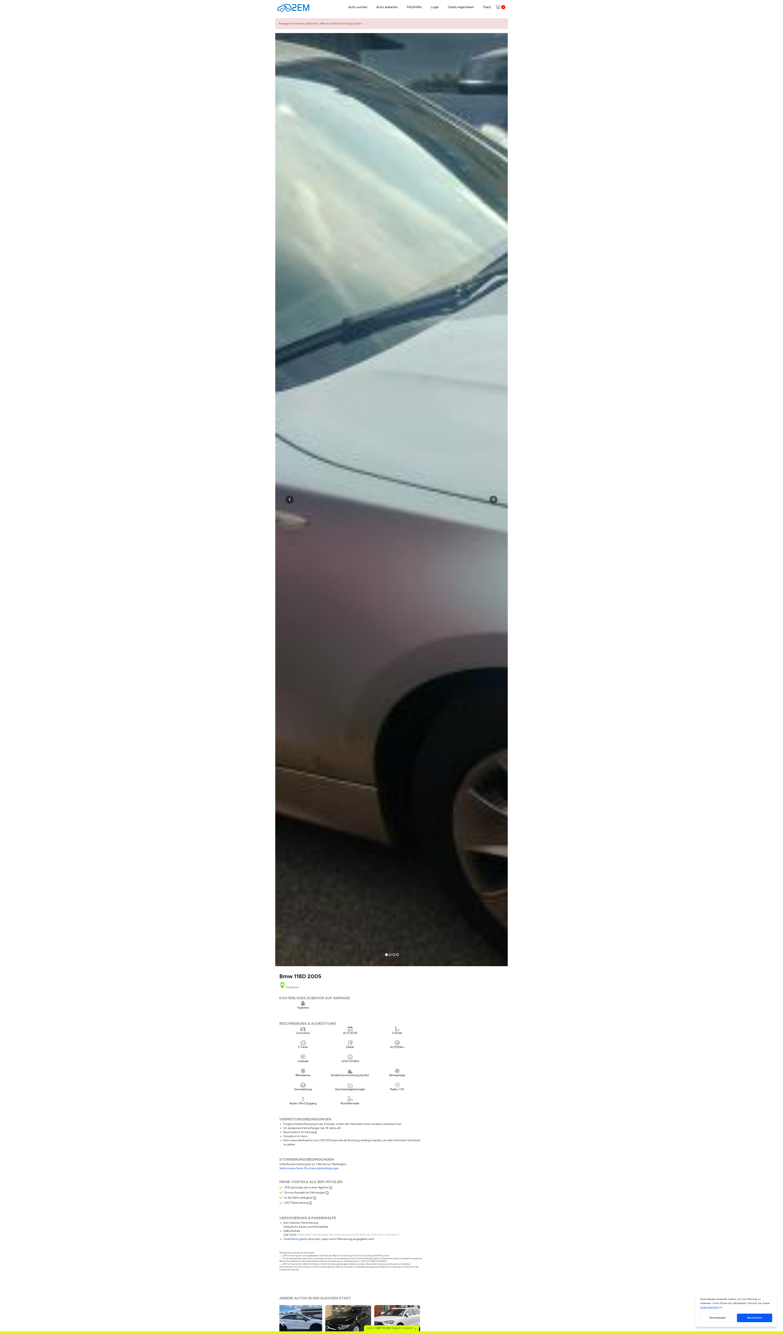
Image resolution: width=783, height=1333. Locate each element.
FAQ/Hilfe (414, 7)
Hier (322, 23)
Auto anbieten (387, 7)
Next (418, 1324)
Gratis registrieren (461, 7)
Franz (487, 7)
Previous (283, 1324)
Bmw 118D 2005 (300, 976)
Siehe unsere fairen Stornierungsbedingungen (308, 1168)
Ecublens (292, 987)
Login (435, 7)
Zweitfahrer (291, 1239)
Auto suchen (357, 7)
